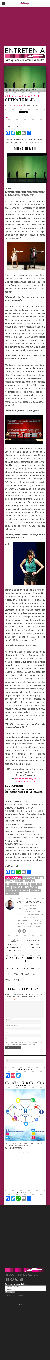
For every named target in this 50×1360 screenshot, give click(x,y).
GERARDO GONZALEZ (22, 884)
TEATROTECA (24, 890)
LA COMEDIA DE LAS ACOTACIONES (24, 968)
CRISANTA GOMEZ (28, 881)
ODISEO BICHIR (17, 887)
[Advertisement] (25, 26)
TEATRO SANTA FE (28, 95)
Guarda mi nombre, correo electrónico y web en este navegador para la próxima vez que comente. (24, 1043)
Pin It (8, 117)
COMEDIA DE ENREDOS (13, 881)
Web (6, 1033)
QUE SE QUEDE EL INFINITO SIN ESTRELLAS (15, 947)
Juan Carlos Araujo (16, 105)
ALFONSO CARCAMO (29, 878)
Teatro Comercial (30, 887)
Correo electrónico (12, 1026)
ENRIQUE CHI (10, 884)
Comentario (10, 1000)
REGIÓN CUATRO (35, 946)
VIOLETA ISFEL (35, 890)
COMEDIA (10, 95)
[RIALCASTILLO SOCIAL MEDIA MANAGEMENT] (25, 1141)
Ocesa (8, 887)
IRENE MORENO (36, 884)
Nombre (8, 1019)
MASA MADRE (12, 980)
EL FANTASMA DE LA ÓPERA (20, 974)
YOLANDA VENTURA (12, 893)
